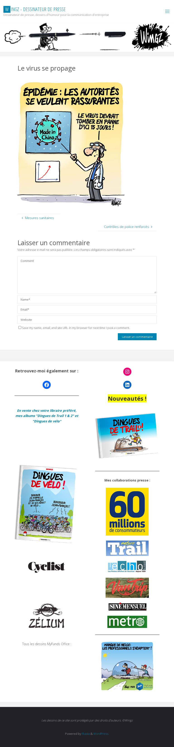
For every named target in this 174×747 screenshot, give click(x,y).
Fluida (85, 734)
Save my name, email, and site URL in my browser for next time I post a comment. (76, 328)
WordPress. (101, 734)
